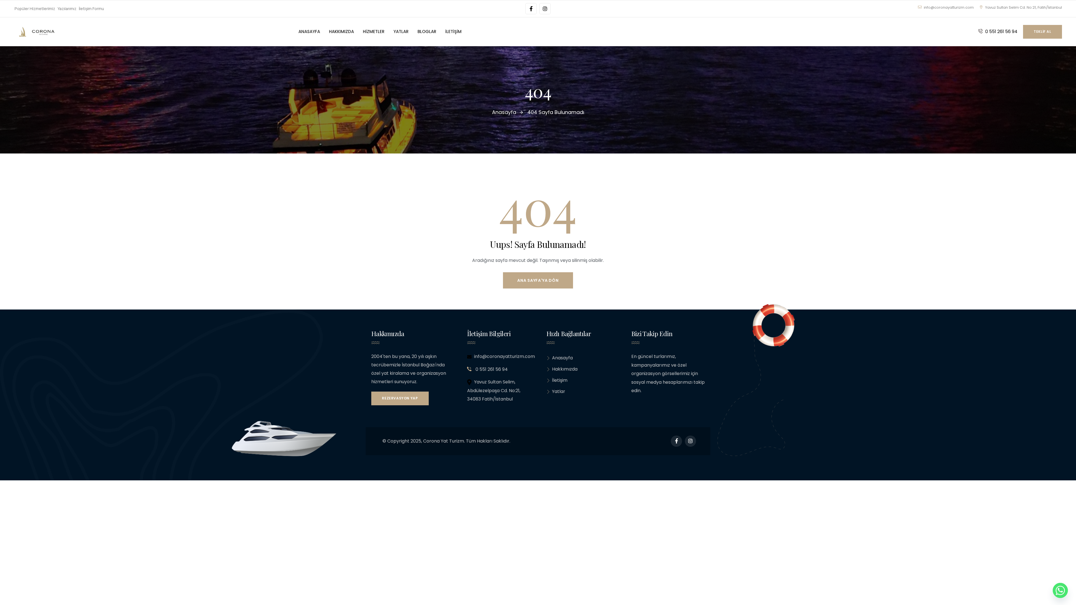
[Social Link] (531, 8)
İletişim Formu (91, 8)
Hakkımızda (565, 369)
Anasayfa (562, 358)
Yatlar (558, 391)
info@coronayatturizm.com (948, 7)
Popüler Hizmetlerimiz (35, 8)
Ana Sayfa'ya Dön (537, 280)
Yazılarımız (66, 8)
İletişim (559, 380)
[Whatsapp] (1060, 590)
